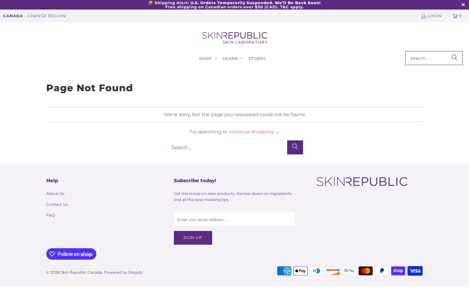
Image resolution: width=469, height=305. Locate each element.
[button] (208, 59)
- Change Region (34, 15)
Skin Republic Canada (81, 272)
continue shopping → (254, 132)
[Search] (455, 58)
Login (435, 15)
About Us (55, 193)
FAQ (50, 215)
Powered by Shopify (123, 272)
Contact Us (57, 204)
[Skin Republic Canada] (234, 38)
